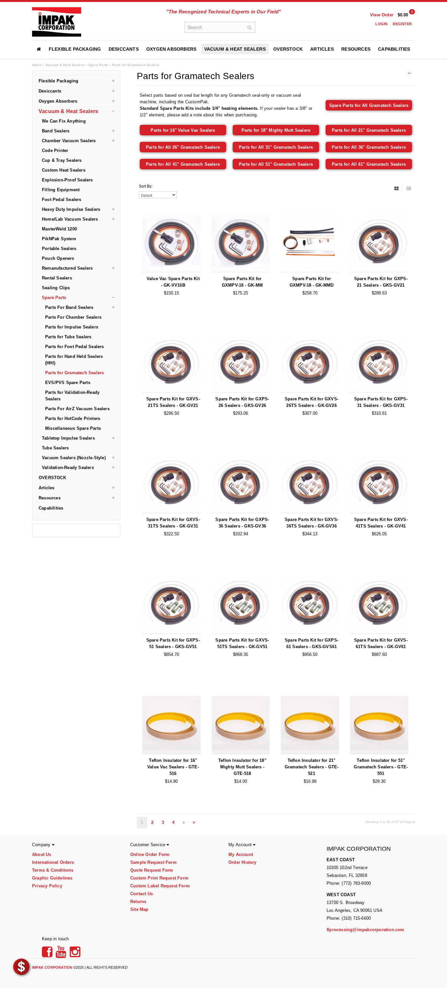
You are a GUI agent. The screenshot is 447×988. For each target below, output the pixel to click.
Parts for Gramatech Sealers (135, 65)
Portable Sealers (59, 248)
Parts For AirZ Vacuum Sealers (77, 408)
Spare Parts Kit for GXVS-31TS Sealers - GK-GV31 (173, 522)
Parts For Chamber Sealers (73, 317)
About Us (41, 854)
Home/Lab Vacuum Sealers (70, 219)
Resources (355, 49)
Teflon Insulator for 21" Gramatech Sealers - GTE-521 (312, 767)
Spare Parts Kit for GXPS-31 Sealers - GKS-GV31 (381, 402)
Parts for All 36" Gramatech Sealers (369, 147)
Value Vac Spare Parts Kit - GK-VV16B (173, 282)
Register (402, 24)
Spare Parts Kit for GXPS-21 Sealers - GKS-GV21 (381, 282)
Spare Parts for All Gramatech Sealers (368, 105)
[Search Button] (250, 27)
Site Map (139, 909)
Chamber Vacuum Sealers (69, 140)
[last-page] (194, 823)
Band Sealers (55, 130)
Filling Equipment (61, 189)
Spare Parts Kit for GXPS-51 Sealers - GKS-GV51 (173, 643)
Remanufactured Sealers (67, 268)
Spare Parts (98, 65)
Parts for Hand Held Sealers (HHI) (74, 359)
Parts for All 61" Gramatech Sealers (369, 164)
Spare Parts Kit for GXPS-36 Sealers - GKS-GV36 (242, 522)
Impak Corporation (52, 967)
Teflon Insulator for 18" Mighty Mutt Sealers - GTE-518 (242, 767)
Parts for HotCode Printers (72, 418)
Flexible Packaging (75, 49)
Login (381, 24)
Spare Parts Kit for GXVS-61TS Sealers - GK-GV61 (381, 643)
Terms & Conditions (53, 870)
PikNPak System (59, 238)
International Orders (53, 862)
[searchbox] (220, 27)
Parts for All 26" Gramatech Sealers (183, 147)
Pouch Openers (58, 258)
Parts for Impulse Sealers (71, 327)
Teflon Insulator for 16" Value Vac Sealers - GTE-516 (173, 767)
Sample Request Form (153, 862)
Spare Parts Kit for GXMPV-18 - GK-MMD (311, 282)
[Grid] (396, 188)
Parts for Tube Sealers (68, 336)
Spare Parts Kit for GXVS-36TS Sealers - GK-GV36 (311, 522)
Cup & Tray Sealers (62, 160)
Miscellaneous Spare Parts (73, 428)
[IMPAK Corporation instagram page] (75, 954)
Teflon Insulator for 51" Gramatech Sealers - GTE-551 (381, 767)
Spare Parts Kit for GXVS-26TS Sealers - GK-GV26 (311, 402)
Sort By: (145, 186)
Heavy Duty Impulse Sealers (71, 209)
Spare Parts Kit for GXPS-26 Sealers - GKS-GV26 (242, 402)
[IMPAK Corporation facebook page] (48, 954)
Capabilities (394, 49)
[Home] (39, 49)
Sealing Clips (56, 287)
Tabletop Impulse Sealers (68, 438)
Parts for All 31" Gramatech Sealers (276, 147)
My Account (240, 854)
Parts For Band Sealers (69, 307)
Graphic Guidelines (52, 878)
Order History (242, 862)
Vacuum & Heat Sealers (235, 49)
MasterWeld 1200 (59, 228)
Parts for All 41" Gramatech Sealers (183, 164)
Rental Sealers (57, 278)
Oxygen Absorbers (171, 49)
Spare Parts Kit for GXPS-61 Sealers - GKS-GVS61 (311, 643)
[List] (408, 188)
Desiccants (124, 49)
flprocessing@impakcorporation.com (365, 929)
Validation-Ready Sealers (68, 467)
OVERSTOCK (288, 49)
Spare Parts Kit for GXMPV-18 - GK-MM (242, 282)
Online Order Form (150, 854)
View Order (381, 14)
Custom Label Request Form (160, 885)
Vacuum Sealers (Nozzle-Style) (74, 457)
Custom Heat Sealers (63, 170)
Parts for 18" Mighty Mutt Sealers (276, 130)
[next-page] (184, 823)
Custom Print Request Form (159, 878)
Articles (322, 49)
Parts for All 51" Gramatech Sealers (276, 164)
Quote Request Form (151, 870)
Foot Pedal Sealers (61, 199)
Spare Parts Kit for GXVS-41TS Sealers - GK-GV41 (381, 522)
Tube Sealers (55, 447)
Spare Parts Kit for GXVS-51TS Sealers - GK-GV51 (242, 643)
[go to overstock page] (21, 966)
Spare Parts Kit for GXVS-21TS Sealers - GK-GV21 (173, 402)
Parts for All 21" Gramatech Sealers (369, 130)
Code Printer (55, 150)
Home (37, 65)
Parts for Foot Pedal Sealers (74, 346)
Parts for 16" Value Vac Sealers (183, 130)
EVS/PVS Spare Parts (67, 382)
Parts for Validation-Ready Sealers (72, 395)
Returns (138, 901)
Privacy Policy (47, 885)
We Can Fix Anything (64, 121)
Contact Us (141, 893)
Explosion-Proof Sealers (67, 179)
